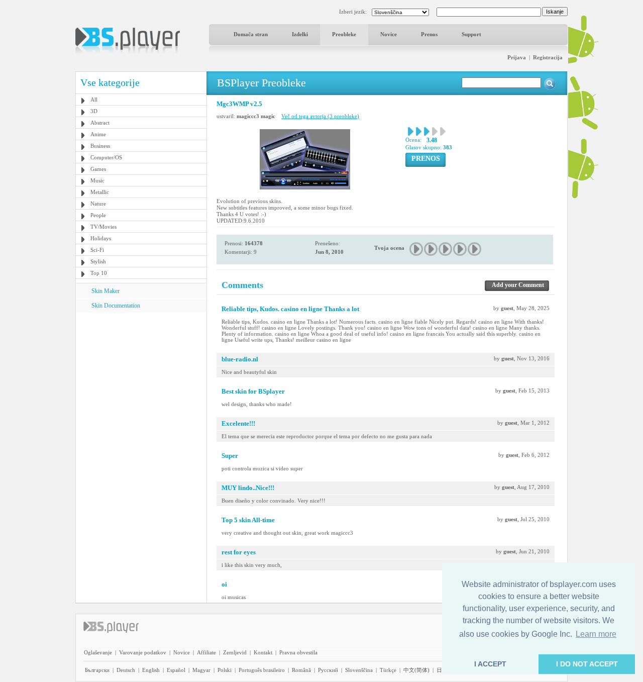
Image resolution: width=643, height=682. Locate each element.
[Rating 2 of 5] (431, 249)
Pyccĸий (328, 670)
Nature (98, 204)
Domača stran (251, 34)
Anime (98, 134)
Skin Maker (105, 291)
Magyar (201, 670)
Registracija (548, 57)
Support (471, 34)
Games (98, 169)
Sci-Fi (97, 250)
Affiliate (206, 652)
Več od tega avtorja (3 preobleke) (320, 116)
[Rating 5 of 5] (475, 249)
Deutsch (126, 670)
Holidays (100, 238)
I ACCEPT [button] (490, 664)
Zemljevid (235, 652)
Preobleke (344, 34)
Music (97, 180)
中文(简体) (416, 670)
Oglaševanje (98, 652)
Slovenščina (359, 670)
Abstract (100, 123)
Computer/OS (106, 157)
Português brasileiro (262, 670)
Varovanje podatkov (142, 652)
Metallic (99, 192)
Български (97, 670)
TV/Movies (103, 227)
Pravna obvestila (298, 652)
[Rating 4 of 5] (460, 249)
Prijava (516, 57)
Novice (388, 34)
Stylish (98, 261)
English (151, 670)
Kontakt (263, 652)
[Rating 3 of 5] (446, 249)
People (98, 215)
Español (176, 670)
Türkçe (388, 670)
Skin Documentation (115, 305)
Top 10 (98, 273)
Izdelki (300, 34)
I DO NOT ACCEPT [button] (587, 664)
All (93, 99)
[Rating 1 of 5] (416, 249)
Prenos (429, 34)
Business (100, 146)
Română (301, 670)
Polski (225, 670)
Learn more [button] (596, 634)
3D (93, 111)
